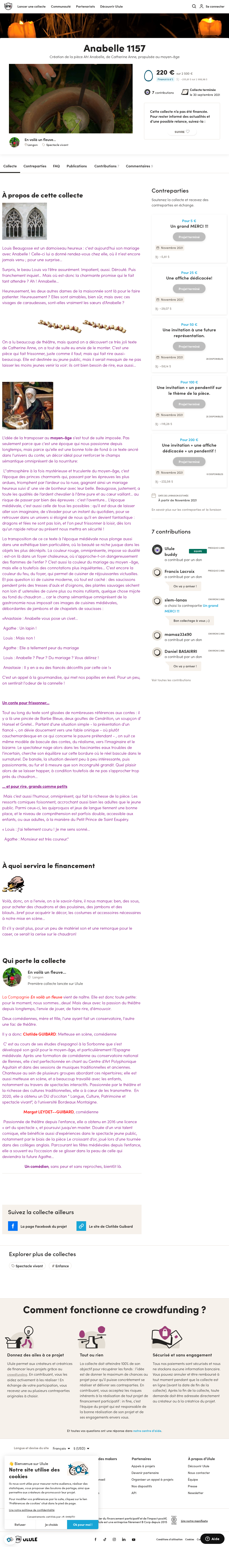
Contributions (106, 165)
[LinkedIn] (123, 1539)
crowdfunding (17, 1374)
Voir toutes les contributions (171, 680)
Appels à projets (143, 1466)
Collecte (10, 165)
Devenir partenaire (145, 1473)
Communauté (61, 6)
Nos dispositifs (141, 1486)
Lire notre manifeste (194, 1521)
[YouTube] (133, 1539)
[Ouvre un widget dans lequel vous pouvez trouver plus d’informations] (212, 1539)
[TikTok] (104, 1539)
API (133, 1493)
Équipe (193, 1479)
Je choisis (51, 1524)
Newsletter (195, 1493)
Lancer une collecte (31, 6)
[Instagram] (114, 1539)
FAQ (56, 165)
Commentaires (139, 165)
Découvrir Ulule (198, 1466)
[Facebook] (95, 1539)
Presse (192, 1486)
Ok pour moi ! (82, 1524)
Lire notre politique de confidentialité (32, 1510)
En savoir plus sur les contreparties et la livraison (186, 509)
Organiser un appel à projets (152, 1479)
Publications (77, 165)
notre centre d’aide (147, 1431)
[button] (10, 1539)
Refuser (20, 1524)
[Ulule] (47, 1539)
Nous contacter (199, 1473)
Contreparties (34, 165)
